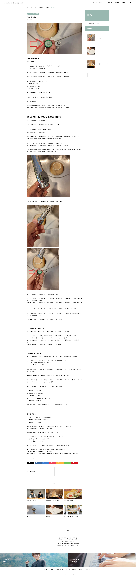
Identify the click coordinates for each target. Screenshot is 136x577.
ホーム (88, 3)
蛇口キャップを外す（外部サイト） (36, 132)
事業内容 (110, 3)
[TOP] (68, 530)
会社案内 (124, 3)
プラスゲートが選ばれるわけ (99, 3)
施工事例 (117, 3)
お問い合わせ (132, 3)
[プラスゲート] (14, 3)
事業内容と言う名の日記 (33, 13)
